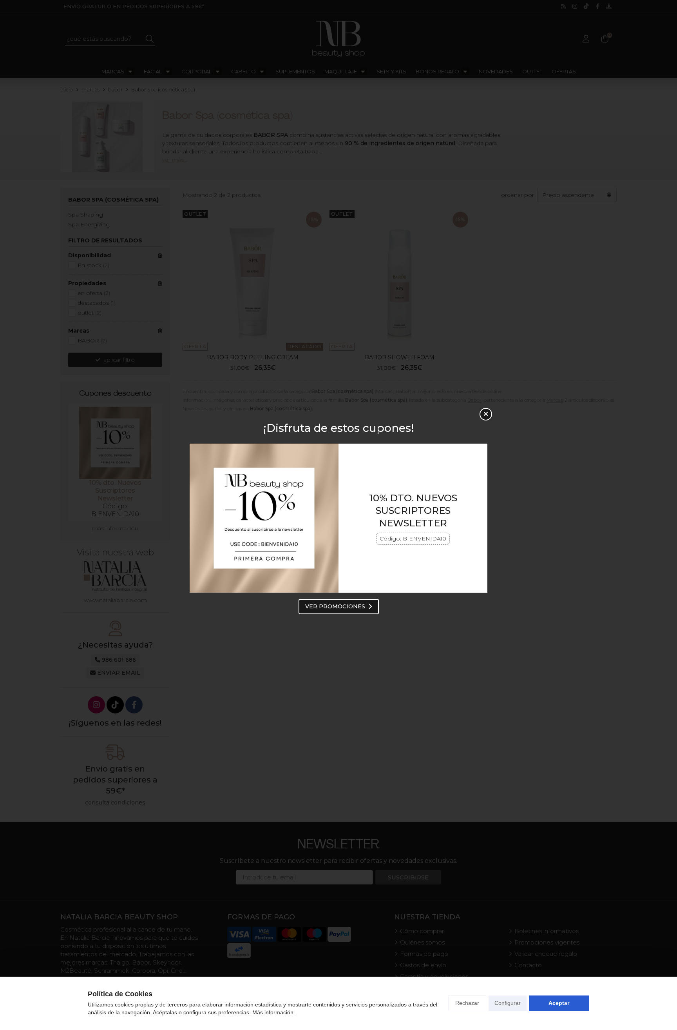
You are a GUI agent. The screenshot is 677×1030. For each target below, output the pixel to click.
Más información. (273, 1012)
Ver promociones (335, 606)
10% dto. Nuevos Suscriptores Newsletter (413, 510)
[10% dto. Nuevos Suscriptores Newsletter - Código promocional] (264, 518)
